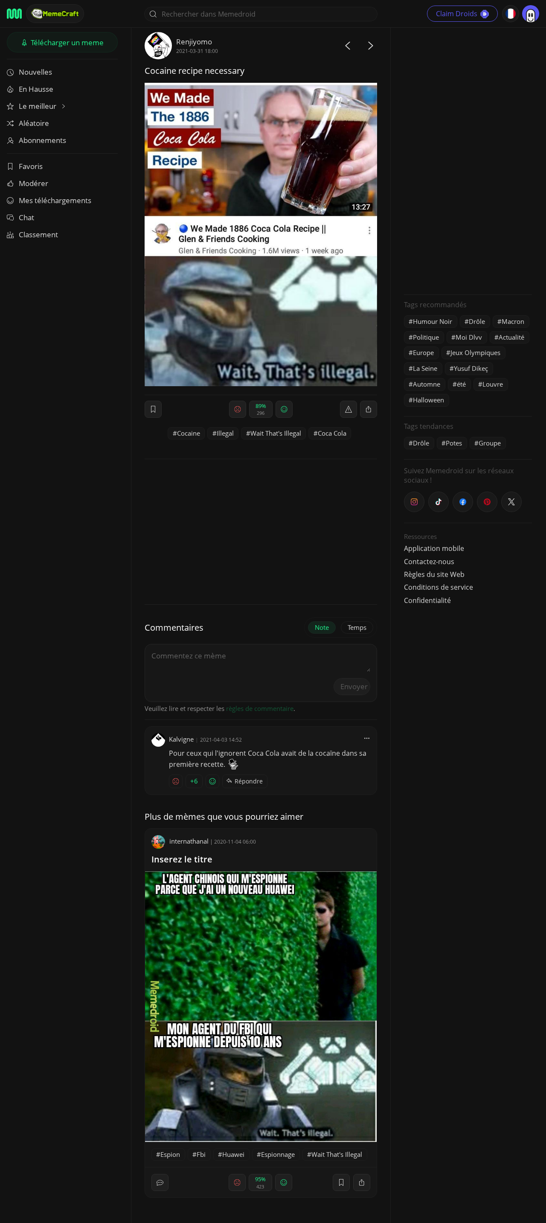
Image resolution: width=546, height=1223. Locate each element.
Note (322, 627)
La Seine (425, 368)
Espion (170, 1154)
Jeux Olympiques (475, 352)
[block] (368, 409)
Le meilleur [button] (38, 106)
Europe (423, 352)
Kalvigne (181, 739)
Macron (513, 321)
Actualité (511, 337)
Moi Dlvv (469, 337)
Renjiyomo (194, 42)
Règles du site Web (434, 574)
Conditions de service (438, 587)
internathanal (189, 841)
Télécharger (66, 42)
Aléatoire (34, 123)
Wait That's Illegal (275, 433)
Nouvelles (35, 72)
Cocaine (188, 433)
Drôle (477, 321)
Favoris (31, 166)
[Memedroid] (14, 14)
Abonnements (42, 140)
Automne (426, 384)
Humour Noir (432, 321)
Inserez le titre (181, 859)
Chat (26, 217)
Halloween (428, 400)
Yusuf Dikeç (471, 368)
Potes (454, 443)
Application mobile (434, 548)
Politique (426, 337)
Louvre (492, 384)
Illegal (225, 433)
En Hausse (36, 89)
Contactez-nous (429, 561)
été (461, 384)
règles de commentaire (259, 708)
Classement (38, 234)
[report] (348, 409)
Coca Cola (332, 433)
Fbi (201, 1154)
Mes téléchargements (55, 200)
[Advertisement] (468, 160)
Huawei (233, 1154)
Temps (357, 627)
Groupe (490, 443)
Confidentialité (427, 600)
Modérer (33, 183)
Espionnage (278, 1154)
